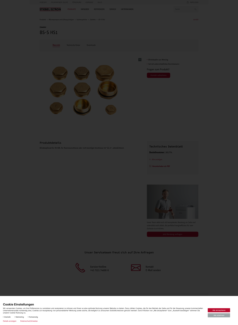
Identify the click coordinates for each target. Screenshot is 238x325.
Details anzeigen (9, 321)
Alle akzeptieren (218, 310)
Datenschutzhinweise (29, 321)
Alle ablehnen (219, 315)
